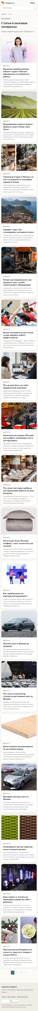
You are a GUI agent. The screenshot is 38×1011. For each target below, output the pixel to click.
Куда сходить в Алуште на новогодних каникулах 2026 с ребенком (17, 899)
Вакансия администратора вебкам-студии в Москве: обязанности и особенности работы (16, 72)
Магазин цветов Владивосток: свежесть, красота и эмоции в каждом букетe (17, 952)
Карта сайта (11, 997)
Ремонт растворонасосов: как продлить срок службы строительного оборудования (17, 282)
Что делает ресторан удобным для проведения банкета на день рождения (18, 490)
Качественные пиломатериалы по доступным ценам (18, 747)
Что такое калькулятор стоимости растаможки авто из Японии (18, 696)
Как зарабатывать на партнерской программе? (15, 594)
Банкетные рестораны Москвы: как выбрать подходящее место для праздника (18, 438)
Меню (32, 3)
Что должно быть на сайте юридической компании (16, 386)
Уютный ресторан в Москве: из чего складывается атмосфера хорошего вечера (18, 179)
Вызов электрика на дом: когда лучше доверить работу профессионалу (18, 335)
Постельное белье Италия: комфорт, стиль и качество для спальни (18, 543)
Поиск (4, 997)
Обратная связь (22, 997)
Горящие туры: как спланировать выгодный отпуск (18, 231)
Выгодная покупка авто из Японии (16, 798)
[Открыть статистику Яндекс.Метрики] (14, 1001)
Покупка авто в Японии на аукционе (16, 645)
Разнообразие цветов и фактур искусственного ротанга (18, 848)
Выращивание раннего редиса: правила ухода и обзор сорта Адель (18, 126)
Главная (3, 14)
